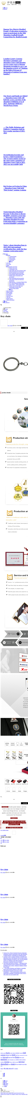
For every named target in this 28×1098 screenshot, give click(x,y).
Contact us (7, 302)
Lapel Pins (11, 260)
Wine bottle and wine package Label (17, 270)
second (16, 1062)
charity (21, 1053)
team (13, 1064)
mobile (8, 1059)
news (5, 1094)
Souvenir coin (9, 296)
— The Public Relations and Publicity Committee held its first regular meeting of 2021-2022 (14, 130)
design (7, 1055)
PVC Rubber (9, 293)
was (23, 1064)
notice (17, 1059)
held (13, 1055)
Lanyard (8, 262)
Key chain (8, 264)
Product (6, 254)
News (5, 9)
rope (14, 1062)
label (2, 1057)
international (22, 1055)
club (24, 1053)
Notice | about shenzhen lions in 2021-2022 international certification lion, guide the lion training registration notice (15, 248)
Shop (6, 301)
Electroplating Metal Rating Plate (16, 274)
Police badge (12, 257)
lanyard (5, 1057)
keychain (6, 830)
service (22, 1062)
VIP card (8, 297)
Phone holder (9, 292)
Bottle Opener (9, 298)
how (18, 1055)
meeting (4, 1059)
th (15, 1064)
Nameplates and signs (12, 266)
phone (20, 1059)
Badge (8, 255)
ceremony (17, 1053)
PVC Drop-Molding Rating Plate (16, 283)
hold (16, 1055)
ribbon (11, 1062)
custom (3, 1055)
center (13, 1053)
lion (13, 1057)
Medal (7, 265)
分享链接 (9, 837)
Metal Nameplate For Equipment (16, 271)
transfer (20, 1064)
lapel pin (10, 1057)
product (2, 1062)
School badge (12, 259)
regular (6, 1062)
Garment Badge (12, 256)
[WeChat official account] (4, 1074)
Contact (16, 1068)
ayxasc (3, 835)
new (15, 1059)
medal (23, 1057)
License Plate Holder (14, 288)
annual (4, 1053)
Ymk (5, 1082)
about (2, 1053)
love (20, 1057)
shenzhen (4, 1064)
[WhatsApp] (3, 1076)
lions (17, 1057)
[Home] (4, 1073)
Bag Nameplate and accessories (16, 273)
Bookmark (8, 294)
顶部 (5, 1086)
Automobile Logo (13, 269)
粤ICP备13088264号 (9, 1068)
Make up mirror (9, 291)
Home (6, 7)
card (11, 1053)
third (17, 1064)
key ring (2, 830)
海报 (3, 837)
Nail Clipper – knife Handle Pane (16, 284)
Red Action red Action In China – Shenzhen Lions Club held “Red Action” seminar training (15, 188)
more (11, 261)
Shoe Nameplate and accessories (16, 278)
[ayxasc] (4, 325)
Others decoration (10, 300)
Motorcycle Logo (13, 268)
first (11, 1055)
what (25, 1064)
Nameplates (12, 1059)
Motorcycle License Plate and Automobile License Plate (16, 286)
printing (24, 1059)
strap (10, 1064)
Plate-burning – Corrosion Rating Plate (18, 282)
